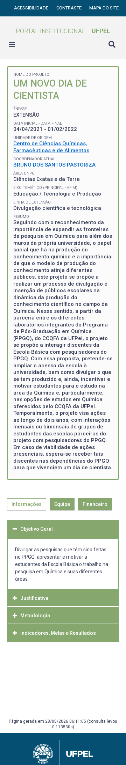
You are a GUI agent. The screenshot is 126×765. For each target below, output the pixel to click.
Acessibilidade (31, 7)
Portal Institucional (63, 31)
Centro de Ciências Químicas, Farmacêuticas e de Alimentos (51, 147)
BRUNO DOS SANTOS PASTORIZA (54, 165)
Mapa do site (104, 7)
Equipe (62, 504)
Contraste (69, 7)
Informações (27, 504)
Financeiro (95, 504)
